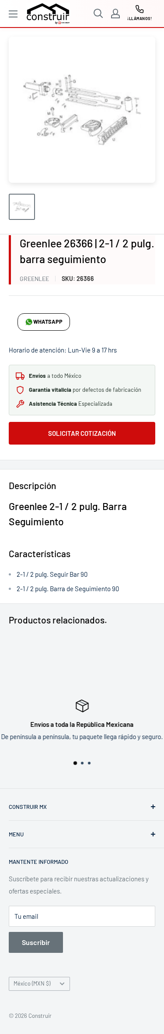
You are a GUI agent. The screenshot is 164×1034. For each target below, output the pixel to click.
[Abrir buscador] (98, 13)
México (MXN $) (32, 983)
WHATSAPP (48, 321)
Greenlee (34, 278)
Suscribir (36, 942)
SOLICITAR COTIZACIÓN (82, 433)
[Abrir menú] (13, 13)
